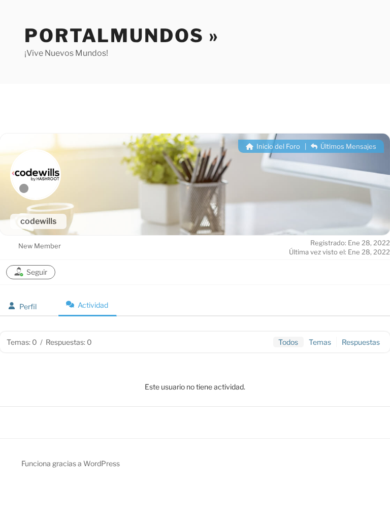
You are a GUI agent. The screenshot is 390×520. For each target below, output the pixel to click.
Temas (320, 342)
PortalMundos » (121, 35)
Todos (288, 342)
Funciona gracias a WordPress (70, 463)
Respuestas (361, 342)
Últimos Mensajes (347, 146)
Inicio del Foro (277, 146)
